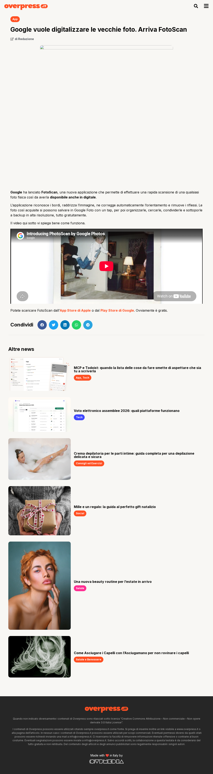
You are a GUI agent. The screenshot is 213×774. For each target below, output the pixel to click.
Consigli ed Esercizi (89, 463)
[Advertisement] (106, 153)
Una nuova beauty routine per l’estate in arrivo (113, 582)
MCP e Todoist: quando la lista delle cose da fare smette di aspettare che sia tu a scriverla (137, 369)
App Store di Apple (75, 310)
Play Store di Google (117, 310)
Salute (80, 588)
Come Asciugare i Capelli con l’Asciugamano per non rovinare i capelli (131, 653)
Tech (86, 377)
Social (80, 513)
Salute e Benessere (88, 659)
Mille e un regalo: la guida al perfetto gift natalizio (115, 507)
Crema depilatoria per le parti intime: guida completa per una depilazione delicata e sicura (134, 455)
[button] (196, 6)
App (15, 19)
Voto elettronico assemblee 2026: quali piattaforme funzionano (127, 411)
